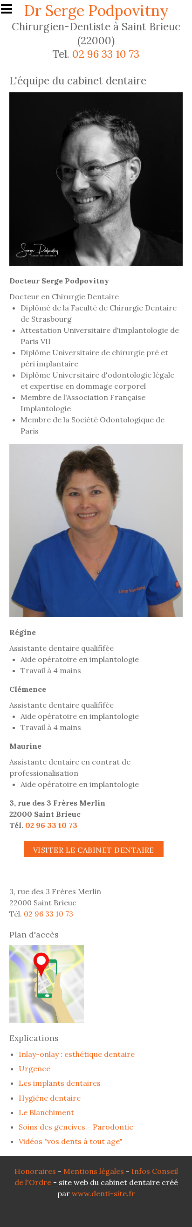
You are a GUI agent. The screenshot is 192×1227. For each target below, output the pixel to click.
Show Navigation (10, 11)
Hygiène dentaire (50, 1098)
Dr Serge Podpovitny (96, 10)
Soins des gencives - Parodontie (76, 1126)
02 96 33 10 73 (105, 54)
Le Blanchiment (46, 1112)
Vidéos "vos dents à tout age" (71, 1141)
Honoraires (35, 1171)
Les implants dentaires (60, 1083)
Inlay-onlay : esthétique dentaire (77, 1054)
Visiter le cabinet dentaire (93, 850)
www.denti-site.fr (103, 1193)
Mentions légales (93, 1171)
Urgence (34, 1068)
